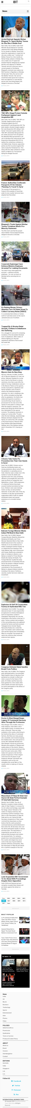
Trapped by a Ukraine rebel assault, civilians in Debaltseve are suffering (13, 328)
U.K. (4, 1071)
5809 (19, 901)
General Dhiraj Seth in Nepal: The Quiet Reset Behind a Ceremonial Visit (9, 931)
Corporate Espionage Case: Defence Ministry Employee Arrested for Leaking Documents (14, 266)
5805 (23, 898)
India (4, 996)
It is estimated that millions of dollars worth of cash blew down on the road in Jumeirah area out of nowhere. (13, 316)
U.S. (4, 1074)
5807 (8, 901)
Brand (4, 1048)
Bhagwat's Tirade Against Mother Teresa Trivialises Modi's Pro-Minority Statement (14, 226)
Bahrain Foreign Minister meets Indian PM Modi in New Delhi (13, 532)
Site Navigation (7, 1053)
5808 (13, 901)
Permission (6, 1030)
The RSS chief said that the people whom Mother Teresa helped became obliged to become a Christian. (12, 232)
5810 (24, 901)
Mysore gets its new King (11, 372)
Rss (17, 1094)
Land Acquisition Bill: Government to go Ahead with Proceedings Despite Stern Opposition (14, 879)
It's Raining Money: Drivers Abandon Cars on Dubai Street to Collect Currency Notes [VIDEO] (14, 309)
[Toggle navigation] (2, 2)
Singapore (6, 1068)
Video (4, 1021)
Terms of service (8, 1036)
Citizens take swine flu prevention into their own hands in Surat (14, 461)
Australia (5, 1063)
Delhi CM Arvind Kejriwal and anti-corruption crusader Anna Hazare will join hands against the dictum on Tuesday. (12, 886)
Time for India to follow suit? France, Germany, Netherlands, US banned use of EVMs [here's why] (8, 971)
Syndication (6, 1033)
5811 (3, 903)
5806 (3, 901)
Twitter (17, 1085)
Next (8, 903)
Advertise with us (8, 1027)
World (4, 1002)
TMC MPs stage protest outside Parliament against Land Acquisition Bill (14, 115)
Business (5, 1004)
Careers (5, 1051)
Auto (4, 1015)
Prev (3, 898)
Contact (5, 1056)
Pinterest (17, 1090)
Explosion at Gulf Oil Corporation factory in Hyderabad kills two (14, 606)
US (3, 999)
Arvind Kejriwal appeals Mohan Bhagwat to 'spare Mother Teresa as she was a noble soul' (14, 41)
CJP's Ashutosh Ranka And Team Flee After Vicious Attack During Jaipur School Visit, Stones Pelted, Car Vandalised (9, 921)
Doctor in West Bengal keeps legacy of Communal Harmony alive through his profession (13, 720)
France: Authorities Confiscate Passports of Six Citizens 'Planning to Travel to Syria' (13, 185)
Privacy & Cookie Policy (10, 1038)
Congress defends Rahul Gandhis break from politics (14, 668)
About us (5, 1045)
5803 (13, 898)
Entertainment (7, 1013)
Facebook (17, 1081)
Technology (6, 1007)
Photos (5, 1018)
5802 (8, 898)
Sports (5, 1010)
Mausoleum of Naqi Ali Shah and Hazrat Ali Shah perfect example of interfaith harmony (14, 798)
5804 (18, 898)
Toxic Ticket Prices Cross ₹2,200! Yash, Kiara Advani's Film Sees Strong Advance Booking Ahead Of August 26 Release (9, 941)
